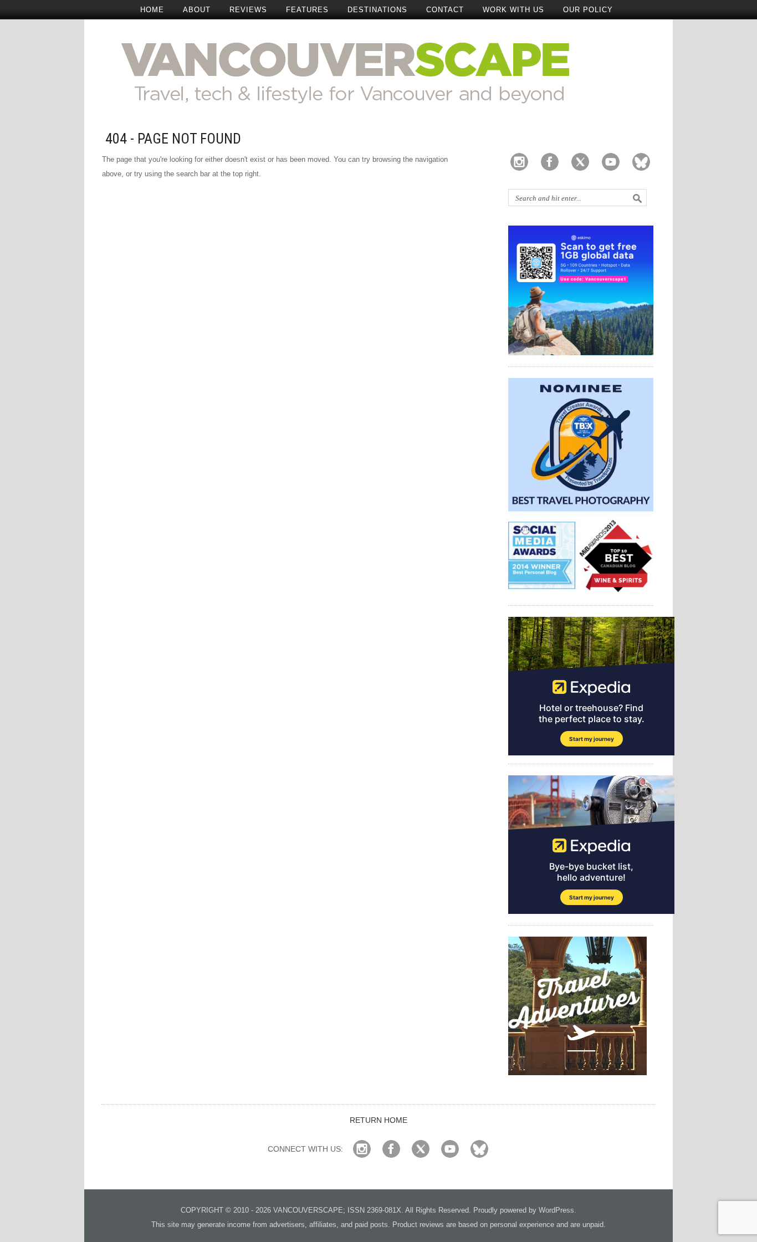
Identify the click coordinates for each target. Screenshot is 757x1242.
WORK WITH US (513, 10)
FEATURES (307, 10)
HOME (152, 10)
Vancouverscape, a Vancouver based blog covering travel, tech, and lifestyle (378, 72)
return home (378, 1120)
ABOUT (197, 10)
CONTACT (445, 10)
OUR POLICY (588, 10)
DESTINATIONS (377, 10)
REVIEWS (248, 10)
